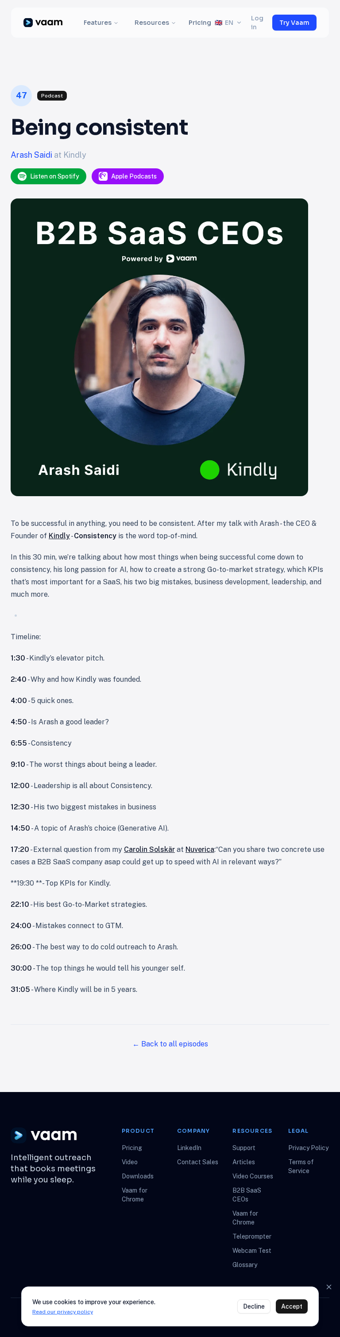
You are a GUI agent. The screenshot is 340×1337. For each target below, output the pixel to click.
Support (243, 1147)
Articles (243, 1162)
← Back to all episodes (170, 1044)
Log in (257, 22)
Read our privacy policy (62, 1312)
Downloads (138, 1176)
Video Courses (252, 1176)
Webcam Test (251, 1250)
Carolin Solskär (149, 849)
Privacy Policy (308, 1147)
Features (98, 23)
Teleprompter (251, 1236)
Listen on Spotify (54, 176)
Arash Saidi (32, 154)
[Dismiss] (329, 1287)
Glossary (244, 1264)
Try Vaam (294, 23)
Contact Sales (197, 1162)
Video (130, 1162)
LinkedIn (189, 1147)
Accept (291, 1306)
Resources (152, 23)
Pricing (200, 23)
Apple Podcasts (134, 176)
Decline (254, 1306)
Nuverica (199, 849)
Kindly (59, 536)
